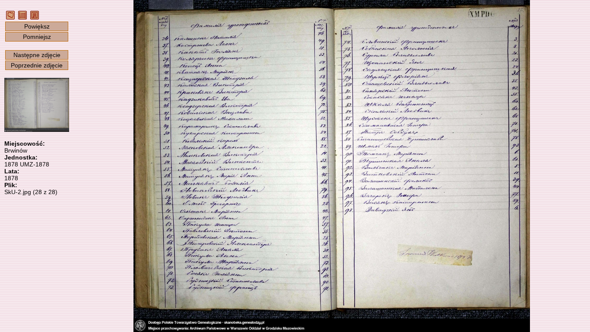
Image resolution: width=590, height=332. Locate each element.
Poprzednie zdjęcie (37, 65)
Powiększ (37, 26)
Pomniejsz (37, 36)
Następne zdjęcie (36, 54)
